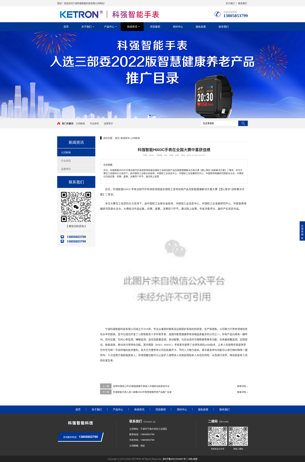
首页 (66, 26)
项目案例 (155, 26)
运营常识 (108, 123)
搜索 (243, 123)
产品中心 (109, 26)
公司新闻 (80, 123)
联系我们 (242, 3)
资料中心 (178, 26)
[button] (150, 115)
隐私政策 (201, 26)
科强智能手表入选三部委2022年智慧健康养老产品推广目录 (142, 391)
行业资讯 (94, 123)
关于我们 (230, 3)
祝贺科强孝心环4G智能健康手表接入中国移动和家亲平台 (141, 386)
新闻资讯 (132, 26)
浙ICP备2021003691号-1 (175, 458)
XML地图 (192, 458)
